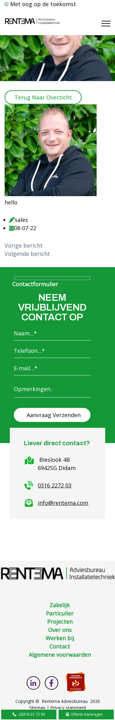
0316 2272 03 (54, 485)
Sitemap (37, 708)
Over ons (60, 629)
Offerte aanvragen (86, 714)
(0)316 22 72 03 (32, 714)
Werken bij (60, 638)
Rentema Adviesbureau (65, 701)
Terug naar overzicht (43, 97)
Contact (59, 646)
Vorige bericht (24, 245)
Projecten (60, 621)
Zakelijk (60, 605)
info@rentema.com (63, 502)
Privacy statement (68, 708)
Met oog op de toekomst (43, 4)
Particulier (60, 613)
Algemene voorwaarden (60, 654)
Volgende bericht (27, 253)
